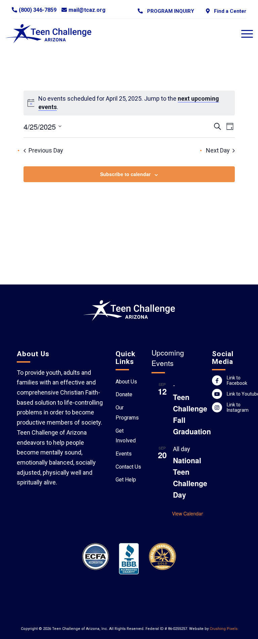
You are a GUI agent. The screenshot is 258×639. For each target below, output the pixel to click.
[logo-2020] (52, 34)
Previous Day (46, 150)
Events (124, 453)
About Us (126, 381)
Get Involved (126, 436)
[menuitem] (166, 10)
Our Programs (127, 412)
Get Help (126, 479)
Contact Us (128, 467)
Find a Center (228, 11)
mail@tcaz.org (87, 10)
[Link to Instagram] (217, 407)
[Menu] (243, 34)
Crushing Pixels (224, 629)
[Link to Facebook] (217, 380)
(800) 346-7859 (37, 10)
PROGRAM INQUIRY (169, 11)
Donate (124, 394)
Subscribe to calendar (125, 174)
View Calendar (187, 513)
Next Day (218, 150)
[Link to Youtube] (217, 394)
